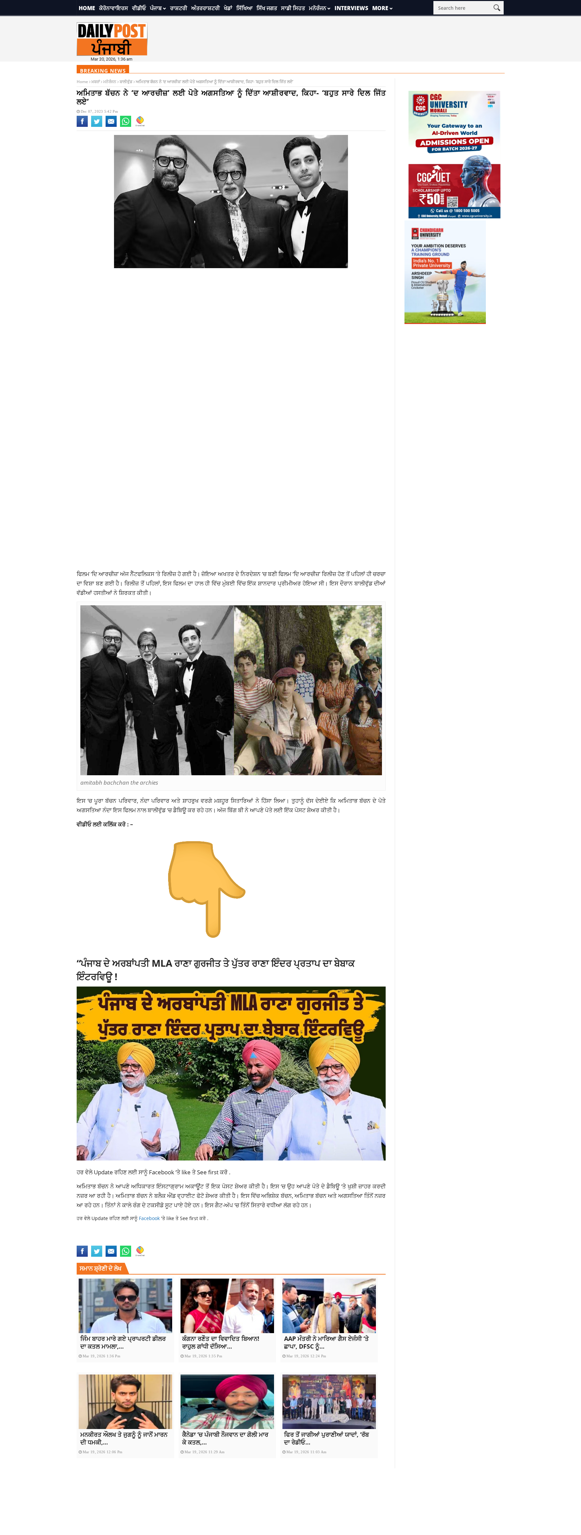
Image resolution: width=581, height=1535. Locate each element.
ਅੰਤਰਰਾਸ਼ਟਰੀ (205, 8)
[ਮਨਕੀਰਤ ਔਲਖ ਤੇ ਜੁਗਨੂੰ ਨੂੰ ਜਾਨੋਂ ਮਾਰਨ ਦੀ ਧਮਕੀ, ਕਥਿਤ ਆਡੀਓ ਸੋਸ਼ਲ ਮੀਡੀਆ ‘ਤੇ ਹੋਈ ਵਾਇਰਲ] (125, 1402)
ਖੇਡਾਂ (228, 8)
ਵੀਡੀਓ (139, 8)
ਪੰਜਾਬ (156, 8)
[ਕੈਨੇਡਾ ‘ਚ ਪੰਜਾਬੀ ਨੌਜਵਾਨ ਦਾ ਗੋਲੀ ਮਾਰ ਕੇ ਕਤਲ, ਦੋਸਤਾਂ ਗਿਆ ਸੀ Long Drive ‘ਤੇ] (227, 1402)
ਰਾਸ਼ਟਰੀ (178, 8)
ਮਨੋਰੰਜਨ (317, 8)
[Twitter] (96, 125)
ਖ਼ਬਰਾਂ (95, 81)
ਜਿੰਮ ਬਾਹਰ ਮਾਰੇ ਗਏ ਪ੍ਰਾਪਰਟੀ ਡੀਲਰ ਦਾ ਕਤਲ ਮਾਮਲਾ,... (123, 1342)
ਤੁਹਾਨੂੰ (298, 800)
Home (87, 8)
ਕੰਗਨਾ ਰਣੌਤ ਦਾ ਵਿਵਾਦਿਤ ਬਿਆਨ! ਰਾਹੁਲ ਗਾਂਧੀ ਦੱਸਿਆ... (220, 1342)
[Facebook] (82, 125)
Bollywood (210, 1241)
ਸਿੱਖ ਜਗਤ (267, 8)
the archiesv (295, 1241)
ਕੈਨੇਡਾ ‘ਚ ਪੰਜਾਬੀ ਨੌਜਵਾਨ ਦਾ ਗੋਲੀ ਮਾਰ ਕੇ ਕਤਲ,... (225, 1438)
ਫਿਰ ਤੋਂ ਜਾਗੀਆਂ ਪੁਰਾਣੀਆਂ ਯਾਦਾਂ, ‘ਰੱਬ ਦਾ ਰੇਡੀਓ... (326, 1438)
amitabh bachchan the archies (159, 1241)
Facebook (162, 1172)
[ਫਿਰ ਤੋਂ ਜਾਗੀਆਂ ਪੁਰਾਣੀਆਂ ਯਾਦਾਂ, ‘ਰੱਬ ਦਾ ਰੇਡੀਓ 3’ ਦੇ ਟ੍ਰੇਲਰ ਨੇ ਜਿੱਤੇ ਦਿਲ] (329, 1402)
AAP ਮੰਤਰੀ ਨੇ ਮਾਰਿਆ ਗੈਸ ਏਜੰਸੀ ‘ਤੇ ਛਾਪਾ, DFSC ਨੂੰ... (326, 1342)
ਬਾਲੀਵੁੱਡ (126, 81)
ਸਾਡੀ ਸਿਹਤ (293, 8)
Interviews (351, 8)
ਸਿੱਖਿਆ (244, 8)
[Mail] (111, 125)
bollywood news (245, 1241)
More (380, 8)
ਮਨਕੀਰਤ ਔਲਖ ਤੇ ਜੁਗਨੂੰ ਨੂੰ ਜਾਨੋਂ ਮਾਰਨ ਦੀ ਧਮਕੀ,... (123, 1438)
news (273, 1241)
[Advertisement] (231, 328)
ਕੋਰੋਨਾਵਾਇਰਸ (113, 8)
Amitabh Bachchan (99, 1241)
